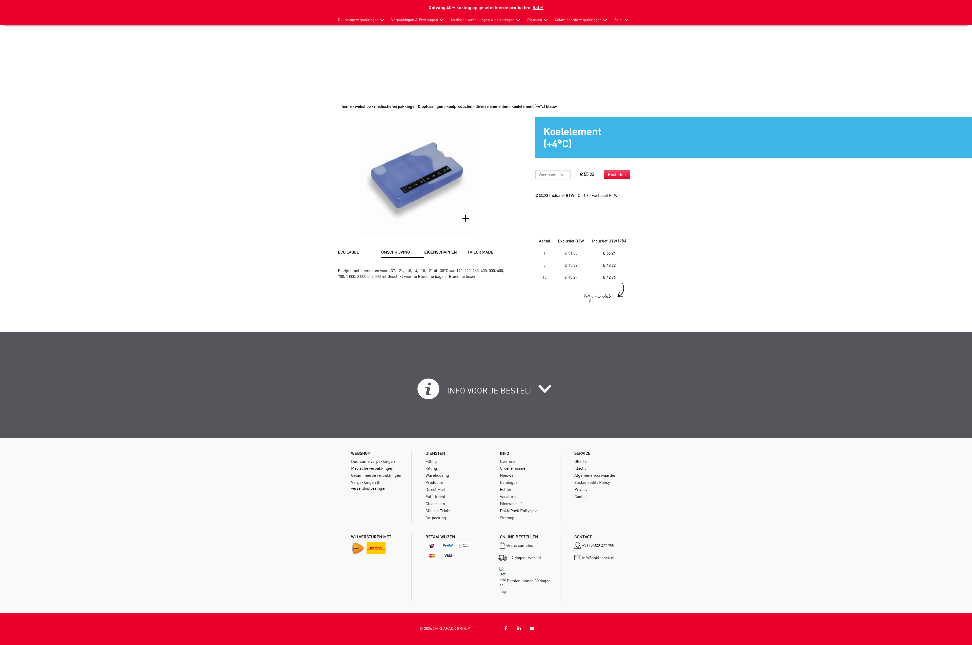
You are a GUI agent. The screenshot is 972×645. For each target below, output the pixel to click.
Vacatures (509, 496)
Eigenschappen (440, 252)
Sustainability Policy (592, 482)
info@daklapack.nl (598, 557)
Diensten (534, 19)
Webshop (363, 106)
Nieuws (506, 475)
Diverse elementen (492, 106)
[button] (486, 391)
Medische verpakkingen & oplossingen (482, 19)
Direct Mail (435, 489)
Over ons (507, 461)
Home (347, 106)
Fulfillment (435, 496)
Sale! (538, 7)
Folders (507, 489)
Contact (581, 496)
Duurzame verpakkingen (358, 19)
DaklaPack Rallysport (519, 510)
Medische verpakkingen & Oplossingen (408, 106)
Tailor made (480, 252)
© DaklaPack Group (444, 628)
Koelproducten (459, 106)
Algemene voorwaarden (595, 475)
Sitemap (507, 517)
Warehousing (437, 475)
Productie (434, 482)
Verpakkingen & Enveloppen (414, 19)
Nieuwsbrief (511, 503)
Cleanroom (435, 503)
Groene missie (512, 468)
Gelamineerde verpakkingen (578, 19)
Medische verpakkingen (372, 468)
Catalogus (509, 482)
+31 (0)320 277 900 (598, 545)
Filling (431, 461)
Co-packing (436, 517)
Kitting (431, 468)
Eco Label (348, 252)
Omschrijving (395, 252)
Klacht (580, 468)
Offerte (580, 461)
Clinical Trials (438, 510)
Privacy (580, 489)
